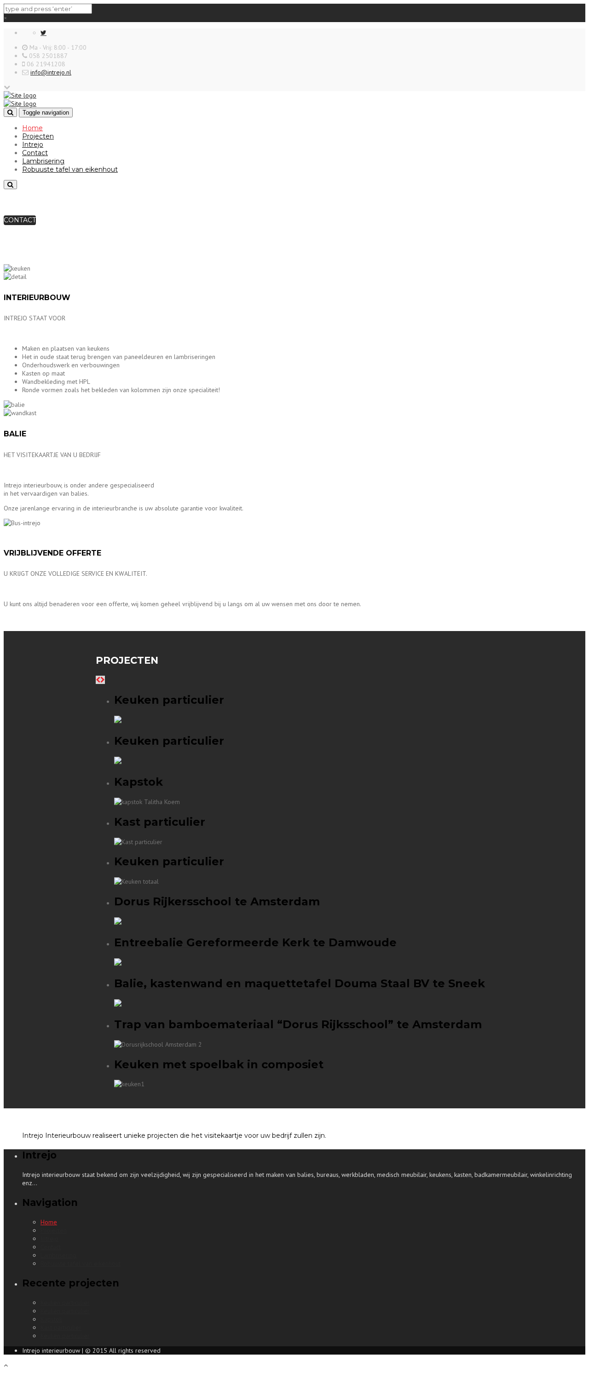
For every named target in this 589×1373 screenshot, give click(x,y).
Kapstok (51, 1319)
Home (32, 128)
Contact (35, 153)
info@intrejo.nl (50, 72)
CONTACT (20, 220)
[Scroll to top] (6, 1365)
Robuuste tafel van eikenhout (70, 169)
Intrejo (32, 144)
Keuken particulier (65, 1302)
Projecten (38, 136)
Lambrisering (43, 161)
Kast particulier (60, 1327)
